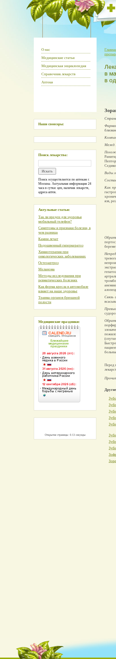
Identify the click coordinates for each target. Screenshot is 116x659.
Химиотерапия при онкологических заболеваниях (62, 254)
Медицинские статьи (58, 58)
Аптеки (47, 82)
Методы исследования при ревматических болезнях (59, 277)
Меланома (46, 269)
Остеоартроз (48, 263)
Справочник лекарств (58, 74)
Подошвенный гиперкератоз (60, 245)
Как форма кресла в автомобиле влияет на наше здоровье (63, 288)
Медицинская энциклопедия (63, 66)
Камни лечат (48, 239)
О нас (45, 49)
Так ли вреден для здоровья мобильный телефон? (60, 219)
